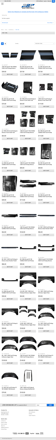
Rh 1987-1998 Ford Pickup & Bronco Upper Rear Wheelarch (10, 325)
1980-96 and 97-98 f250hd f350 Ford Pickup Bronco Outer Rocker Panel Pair (45, 260)
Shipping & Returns (5, 427)
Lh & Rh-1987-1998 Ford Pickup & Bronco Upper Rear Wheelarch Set (28, 292)
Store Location (4, 424)
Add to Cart (10, 74)
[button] (28, 23)
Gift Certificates (32, 412)
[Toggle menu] (3, 3)
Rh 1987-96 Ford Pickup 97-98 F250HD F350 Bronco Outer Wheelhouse (46, 357)
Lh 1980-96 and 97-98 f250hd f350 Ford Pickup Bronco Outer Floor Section (9, 228)
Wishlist (30, 413)
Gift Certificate (39, 1)
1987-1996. (17, 29)
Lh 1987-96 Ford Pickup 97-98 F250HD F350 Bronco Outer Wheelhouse (9, 389)
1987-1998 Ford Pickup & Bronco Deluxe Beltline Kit (27, 388)
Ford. (6, 29)
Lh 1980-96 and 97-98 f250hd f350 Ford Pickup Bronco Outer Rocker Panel (9, 292)
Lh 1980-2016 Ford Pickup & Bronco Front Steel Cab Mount (9, 132)
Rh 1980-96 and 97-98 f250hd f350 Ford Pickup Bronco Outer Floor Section (45, 196)
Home (2, 29)
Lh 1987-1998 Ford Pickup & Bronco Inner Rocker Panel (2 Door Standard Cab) (46, 228)
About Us (3, 425)
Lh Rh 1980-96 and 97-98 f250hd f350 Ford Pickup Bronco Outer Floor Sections (28, 196)
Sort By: (17, 43)
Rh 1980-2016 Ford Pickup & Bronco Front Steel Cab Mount (28, 100)
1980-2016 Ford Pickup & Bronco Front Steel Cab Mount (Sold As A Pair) (45, 100)
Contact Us (3, 420)
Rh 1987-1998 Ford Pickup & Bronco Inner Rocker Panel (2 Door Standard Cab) (10, 260)
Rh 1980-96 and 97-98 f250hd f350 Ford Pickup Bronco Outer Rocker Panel (27, 260)
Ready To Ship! (4, 422)
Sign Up (49, 1)
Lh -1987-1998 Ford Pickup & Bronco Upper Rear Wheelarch (45, 292)
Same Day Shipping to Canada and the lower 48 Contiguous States (28, 12)
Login (45, 1)
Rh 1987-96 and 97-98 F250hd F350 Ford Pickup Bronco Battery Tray (9, 100)
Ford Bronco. (11, 29)
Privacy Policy (4, 429)
